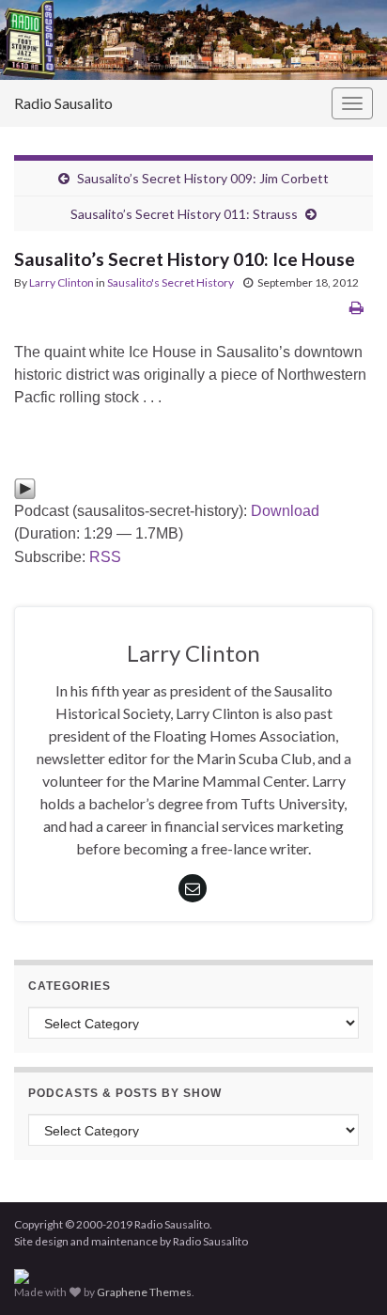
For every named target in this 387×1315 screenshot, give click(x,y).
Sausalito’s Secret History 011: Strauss (184, 214)
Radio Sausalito (63, 103)
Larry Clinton (61, 282)
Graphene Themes (144, 1292)
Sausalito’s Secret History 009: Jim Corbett (203, 178)
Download (285, 511)
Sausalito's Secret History (170, 282)
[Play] (25, 487)
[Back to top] (344, 1272)
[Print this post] (356, 307)
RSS (105, 557)
